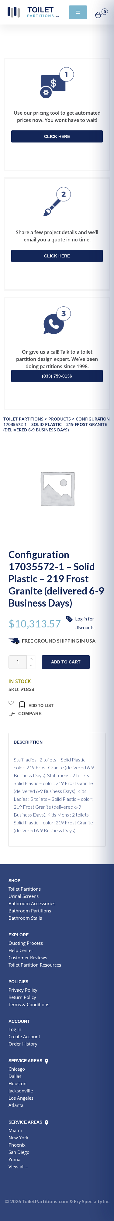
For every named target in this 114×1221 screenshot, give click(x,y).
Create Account (24, 1036)
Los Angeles (21, 1098)
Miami (15, 1130)
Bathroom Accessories (32, 903)
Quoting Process (26, 943)
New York (19, 1137)
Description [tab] (28, 742)
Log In (15, 1029)
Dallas (15, 1076)
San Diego (19, 1152)
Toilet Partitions (33, 12)
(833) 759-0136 (57, 376)
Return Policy (22, 997)
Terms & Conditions (29, 1004)
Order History (23, 1044)
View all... (18, 1167)
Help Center (21, 950)
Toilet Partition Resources (35, 965)
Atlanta (16, 1105)
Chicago (17, 1069)
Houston (17, 1083)
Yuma (14, 1159)
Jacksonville (21, 1091)
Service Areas (26, 1060)
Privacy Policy (23, 990)
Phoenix (17, 1145)
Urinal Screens (24, 896)
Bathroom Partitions (30, 911)
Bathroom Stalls (25, 918)
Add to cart (66, 662)
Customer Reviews (28, 957)
